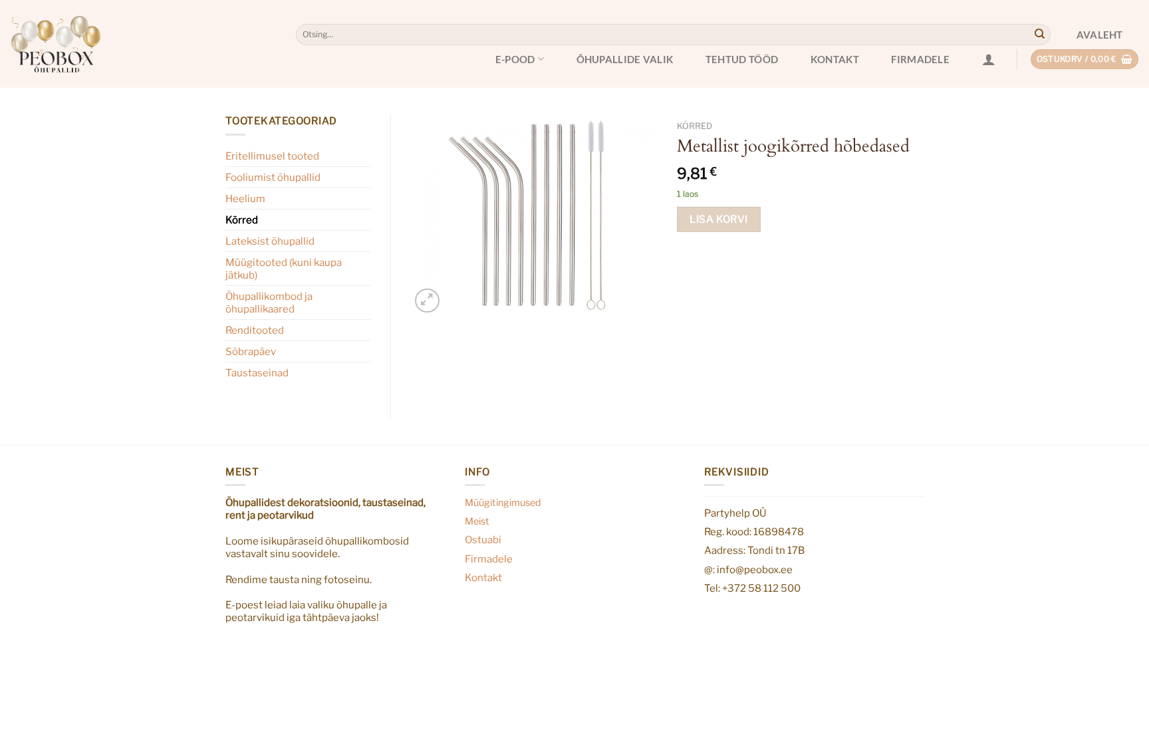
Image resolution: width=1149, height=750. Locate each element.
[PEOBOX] (55, 43)
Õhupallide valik (625, 59)
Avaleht (1100, 35)
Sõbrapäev (250, 351)
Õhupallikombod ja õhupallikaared (269, 302)
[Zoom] (427, 300)
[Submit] (1039, 34)
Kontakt (835, 59)
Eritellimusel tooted (272, 156)
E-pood (515, 59)
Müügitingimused (503, 503)
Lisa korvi (719, 219)
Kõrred (241, 219)
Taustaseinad (257, 372)
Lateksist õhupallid (270, 241)
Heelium (245, 198)
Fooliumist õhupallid (272, 177)
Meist (477, 521)
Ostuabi (483, 539)
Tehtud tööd (741, 59)
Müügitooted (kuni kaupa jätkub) (283, 268)
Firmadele (920, 59)
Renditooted (254, 330)
